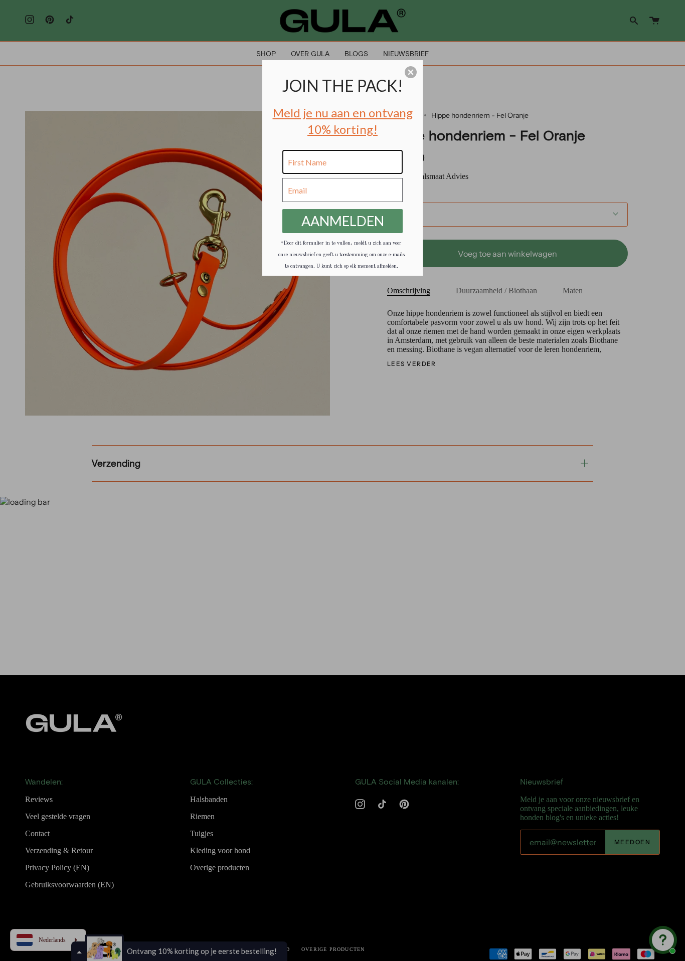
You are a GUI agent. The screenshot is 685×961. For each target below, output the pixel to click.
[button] (411, 72)
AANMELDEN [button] (342, 221)
